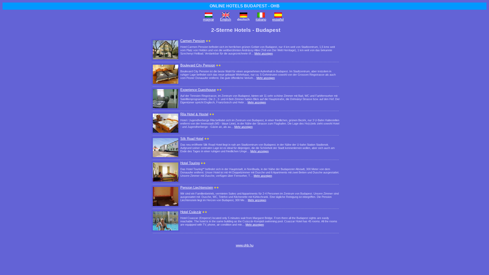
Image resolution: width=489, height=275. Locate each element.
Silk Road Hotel (191, 139)
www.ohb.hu (244, 245)
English (225, 19)
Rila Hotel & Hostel (194, 114)
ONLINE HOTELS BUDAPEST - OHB (245, 6)
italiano (261, 19)
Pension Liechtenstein (196, 187)
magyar (208, 19)
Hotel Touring (190, 163)
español (278, 19)
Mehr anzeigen (263, 53)
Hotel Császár (190, 212)
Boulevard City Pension (197, 65)
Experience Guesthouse (198, 90)
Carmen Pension (192, 41)
